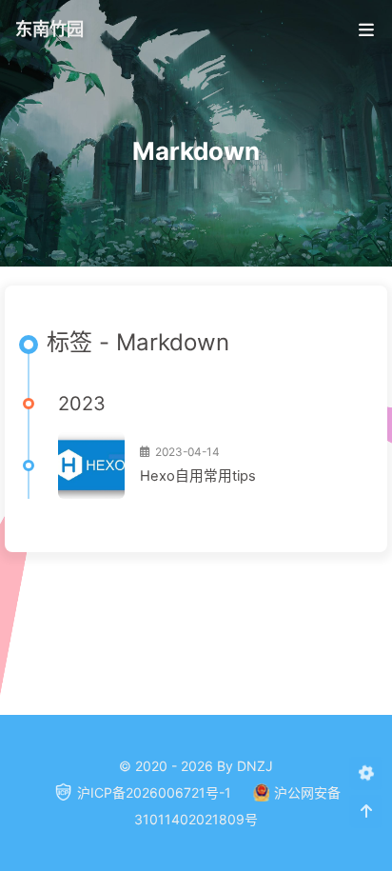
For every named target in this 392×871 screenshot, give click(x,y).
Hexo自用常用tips (198, 476)
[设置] (365, 773)
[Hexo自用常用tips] (91, 465)
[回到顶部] (365, 811)
